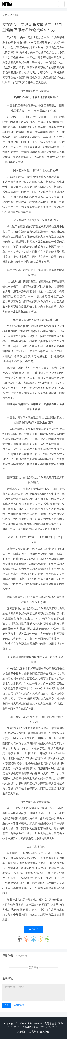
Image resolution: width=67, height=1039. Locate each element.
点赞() (34, 929)
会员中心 (44, 1031)
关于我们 (21, 1031)
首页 (4, 15)
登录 (7, 1005)
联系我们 (33, 1031)
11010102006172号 (48, 1026)
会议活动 (14, 15)
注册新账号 (19, 1005)
